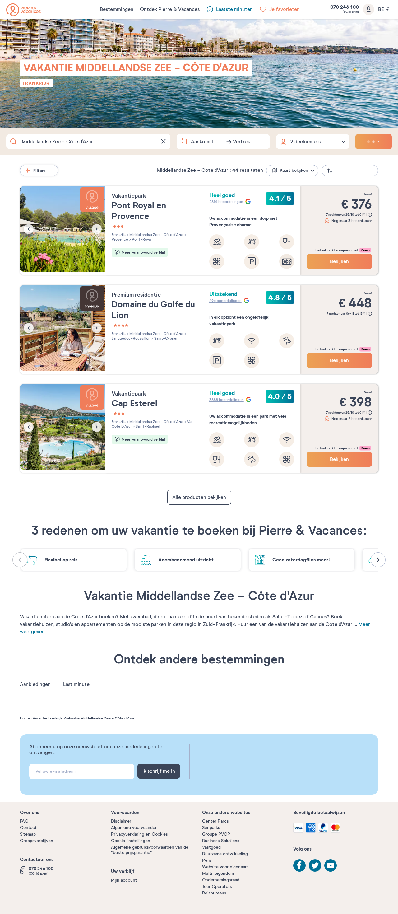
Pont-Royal (141, 239)
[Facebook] (299, 865)
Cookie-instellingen (130, 840)
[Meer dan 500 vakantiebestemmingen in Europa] (23, 10)
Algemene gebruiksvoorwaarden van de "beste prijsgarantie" (149, 850)
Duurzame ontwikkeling (225, 853)
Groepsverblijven (36, 840)
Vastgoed (211, 847)
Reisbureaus (214, 893)
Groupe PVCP (216, 834)
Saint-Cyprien (165, 338)
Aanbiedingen (35, 684)
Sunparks (211, 827)
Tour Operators (217, 886)
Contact (28, 827)
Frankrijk (36, 83)
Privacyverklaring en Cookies (139, 834)
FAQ (24, 821)
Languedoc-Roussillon (131, 338)
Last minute (76, 684)
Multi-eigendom (218, 873)
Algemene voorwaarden (134, 827)
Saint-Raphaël (147, 426)
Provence (120, 239)
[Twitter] (315, 865)
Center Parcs (215, 821)
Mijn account (124, 880)
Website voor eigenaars (225, 866)
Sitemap (28, 834)
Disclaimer (121, 821)
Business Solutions (220, 840)
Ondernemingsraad (220, 880)
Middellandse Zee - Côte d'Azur (155, 234)
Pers (206, 860)
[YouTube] (330, 865)
